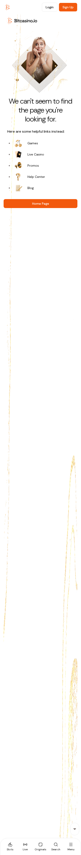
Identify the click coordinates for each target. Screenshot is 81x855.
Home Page (40, 204)
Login (50, 7)
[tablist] (40, 846)
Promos (33, 166)
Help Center (36, 177)
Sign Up (68, 7)
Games (32, 143)
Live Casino (35, 154)
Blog (30, 188)
